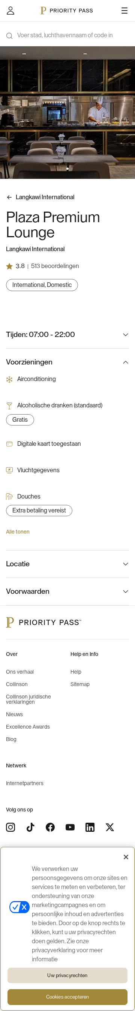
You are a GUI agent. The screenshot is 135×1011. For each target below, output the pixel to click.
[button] (63, 169)
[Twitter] (109, 827)
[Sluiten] (126, 857)
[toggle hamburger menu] (124, 10)
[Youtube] (70, 827)
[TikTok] (30, 827)
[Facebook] (50, 827)
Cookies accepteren (67, 996)
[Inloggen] (10, 10)
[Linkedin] (90, 827)
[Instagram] (10, 827)
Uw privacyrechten (67, 975)
